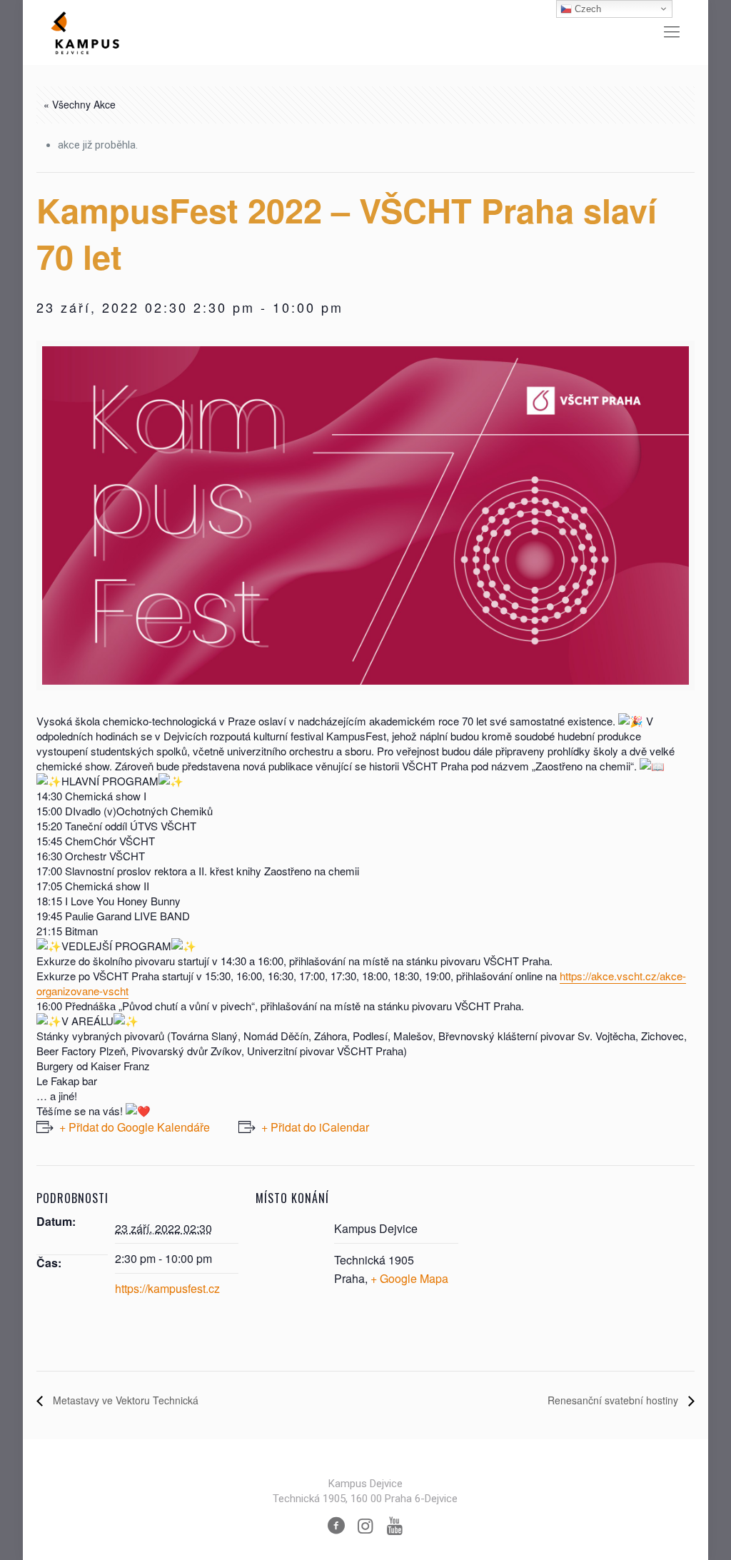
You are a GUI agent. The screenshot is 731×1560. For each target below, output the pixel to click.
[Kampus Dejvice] (85, 32)
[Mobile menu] (672, 32)
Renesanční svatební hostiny (614, 1400)
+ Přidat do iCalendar (315, 1127)
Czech (586, 9)
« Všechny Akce (80, 104)
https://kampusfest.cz (167, 1288)
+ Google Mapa (409, 1278)
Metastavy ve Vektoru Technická (124, 1400)
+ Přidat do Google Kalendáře (134, 1127)
